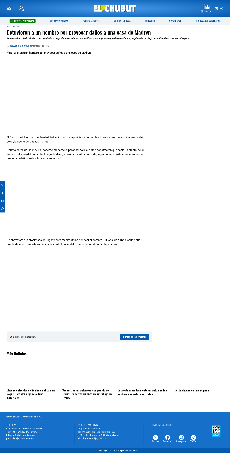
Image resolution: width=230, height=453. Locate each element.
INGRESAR (201, 21)
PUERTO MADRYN (91, 21)
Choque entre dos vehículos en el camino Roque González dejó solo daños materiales (31, 394)
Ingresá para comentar (134, 337)
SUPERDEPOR (175, 21)
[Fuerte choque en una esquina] (198, 374)
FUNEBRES (150, 21)
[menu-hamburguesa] (9, 8)
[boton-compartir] (222, 8)
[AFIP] (216, 431)
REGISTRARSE (213, 21)
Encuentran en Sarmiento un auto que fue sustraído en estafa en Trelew (142, 392)
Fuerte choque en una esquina (191, 390)
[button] (206, 8)
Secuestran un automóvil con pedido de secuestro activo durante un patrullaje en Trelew (87, 394)
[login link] (21, 8)
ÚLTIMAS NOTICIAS (59, 21)
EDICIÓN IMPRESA (122, 21)
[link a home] (115, 8)
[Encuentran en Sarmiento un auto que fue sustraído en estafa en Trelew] (143, 374)
